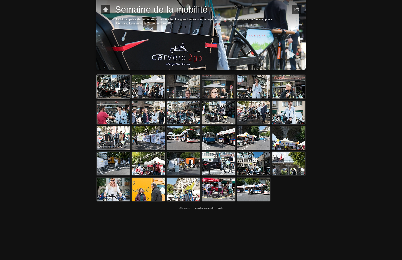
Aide (220, 208)
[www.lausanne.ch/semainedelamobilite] (105, 9)
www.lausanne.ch (204, 208)
